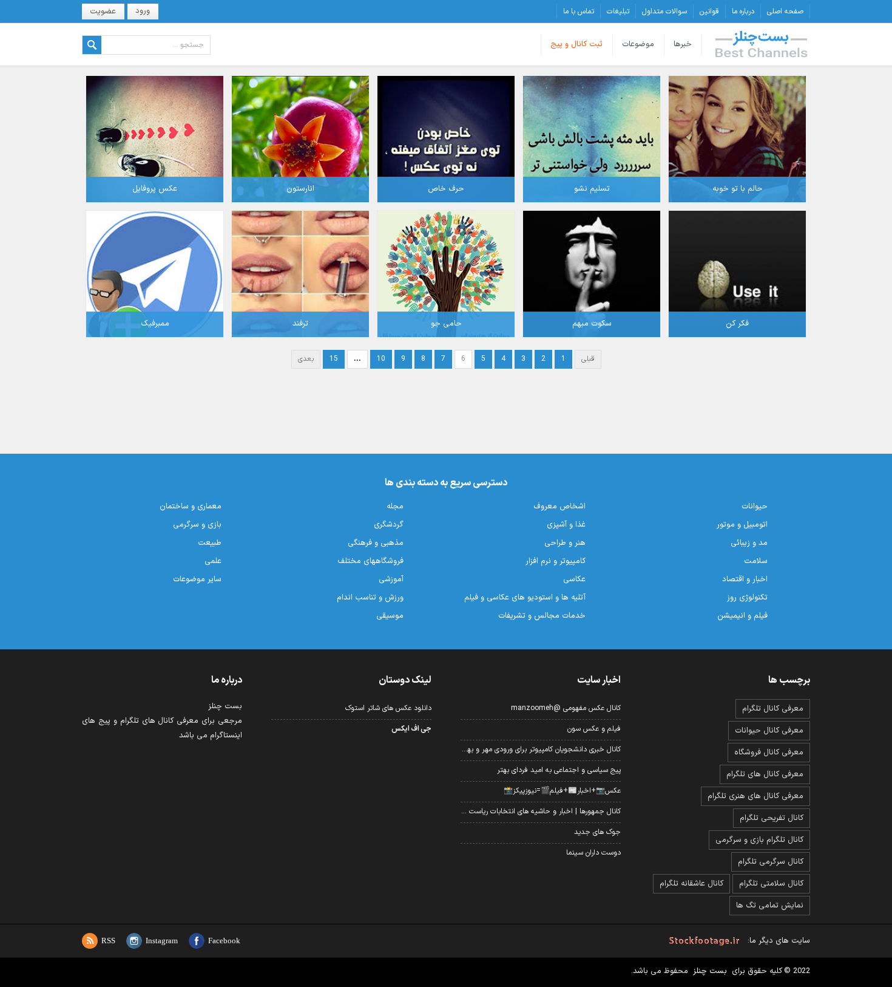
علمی (212, 561)
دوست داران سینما (593, 852)
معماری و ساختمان (190, 506)
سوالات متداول (664, 11)
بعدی (306, 358)
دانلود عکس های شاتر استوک (388, 708)
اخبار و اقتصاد (745, 579)
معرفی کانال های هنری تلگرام (755, 796)
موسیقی (390, 616)
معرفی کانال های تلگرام (764, 774)
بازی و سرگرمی (197, 525)
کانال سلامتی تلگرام (771, 884)
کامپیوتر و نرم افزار (555, 561)
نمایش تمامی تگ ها (769, 906)
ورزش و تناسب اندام (370, 598)
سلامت (756, 561)
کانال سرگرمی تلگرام (770, 862)
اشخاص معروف (559, 506)
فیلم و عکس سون (594, 728)
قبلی (588, 358)
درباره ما (743, 11)
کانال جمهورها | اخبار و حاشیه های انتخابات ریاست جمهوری (541, 811)
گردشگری (389, 525)
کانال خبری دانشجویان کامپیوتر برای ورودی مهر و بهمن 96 (541, 749)
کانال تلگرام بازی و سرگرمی (759, 840)
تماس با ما (578, 11)
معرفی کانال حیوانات (769, 731)
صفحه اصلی (785, 11)
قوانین (709, 11)
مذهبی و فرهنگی (376, 543)
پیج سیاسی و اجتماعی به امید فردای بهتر (559, 770)
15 (333, 358)
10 (381, 358)
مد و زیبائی (749, 543)
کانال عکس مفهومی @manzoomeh (566, 708)
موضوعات (638, 44)
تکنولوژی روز (747, 598)
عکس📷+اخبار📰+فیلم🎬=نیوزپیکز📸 (562, 790)
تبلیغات (618, 11)
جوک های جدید (597, 832)
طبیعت (209, 543)
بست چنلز (761, 45)
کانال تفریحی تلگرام (771, 818)
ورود (142, 11)
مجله (395, 506)
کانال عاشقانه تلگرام (691, 884)
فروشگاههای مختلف (370, 561)
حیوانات (755, 506)
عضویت (103, 11)
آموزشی (391, 579)
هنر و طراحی (565, 543)
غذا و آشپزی (566, 525)
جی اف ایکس (411, 728)
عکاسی (574, 579)
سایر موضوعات (197, 579)
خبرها (683, 44)
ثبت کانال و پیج (576, 44)
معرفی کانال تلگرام (772, 709)
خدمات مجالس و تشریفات (542, 616)
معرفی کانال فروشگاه (768, 752)
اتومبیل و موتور (742, 525)
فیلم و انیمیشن (742, 616)
